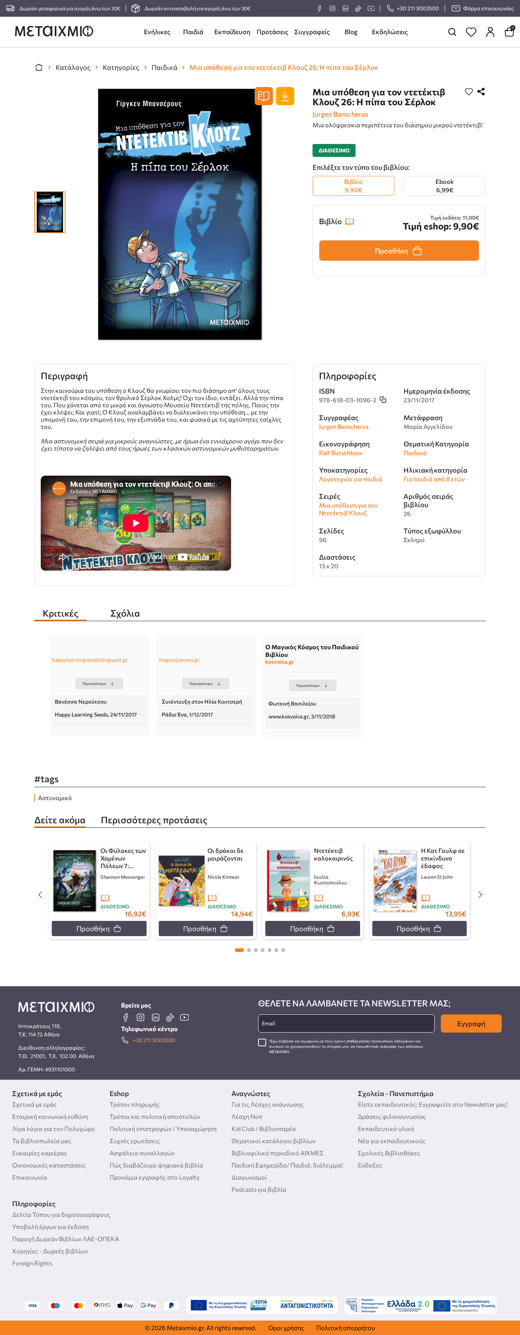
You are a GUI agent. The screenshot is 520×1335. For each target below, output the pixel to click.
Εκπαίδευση (232, 32)
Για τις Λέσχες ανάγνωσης (267, 1104)
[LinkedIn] (345, 8)
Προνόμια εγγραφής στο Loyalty (154, 1177)
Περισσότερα (94, 683)
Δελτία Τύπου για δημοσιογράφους (61, 1214)
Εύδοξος (370, 1165)
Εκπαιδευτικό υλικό (386, 1128)
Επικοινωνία (29, 1177)
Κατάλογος (73, 67)
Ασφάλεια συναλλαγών (142, 1152)
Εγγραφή (471, 1023)
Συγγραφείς (312, 32)
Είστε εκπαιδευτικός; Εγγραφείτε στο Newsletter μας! (433, 1104)
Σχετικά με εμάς (34, 1104)
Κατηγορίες (121, 67)
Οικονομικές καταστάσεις (49, 1165)
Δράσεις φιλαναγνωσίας (392, 1116)
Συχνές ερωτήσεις (135, 1140)
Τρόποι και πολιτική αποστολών (155, 1116)
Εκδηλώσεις (390, 32)
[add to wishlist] (469, 92)
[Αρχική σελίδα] (38, 67)
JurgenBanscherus (340, 114)
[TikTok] (358, 8)
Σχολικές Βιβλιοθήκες (389, 1152)
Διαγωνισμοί (249, 1177)
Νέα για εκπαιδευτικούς (391, 1140)
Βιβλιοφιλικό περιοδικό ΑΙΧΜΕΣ (277, 1152)
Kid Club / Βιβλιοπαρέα (263, 1128)
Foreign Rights (32, 1263)
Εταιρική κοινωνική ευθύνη (50, 1116)
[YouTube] (370, 8)
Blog (351, 32)
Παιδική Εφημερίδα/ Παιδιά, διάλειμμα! (287, 1165)
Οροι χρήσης (286, 1327)
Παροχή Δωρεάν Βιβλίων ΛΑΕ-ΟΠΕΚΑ (65, 1238)
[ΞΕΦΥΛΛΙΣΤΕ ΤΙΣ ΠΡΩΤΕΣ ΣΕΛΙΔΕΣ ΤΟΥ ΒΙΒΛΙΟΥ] (264, 96)
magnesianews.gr (179, 659)
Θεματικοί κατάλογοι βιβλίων (273, 1140)
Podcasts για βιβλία (258, 1189)
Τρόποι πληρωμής (135, 1104)
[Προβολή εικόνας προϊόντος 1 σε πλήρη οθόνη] (49, 208)
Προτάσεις (272, 32)
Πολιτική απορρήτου (345, 1327)
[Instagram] (332, 8)
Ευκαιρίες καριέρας (39, 1152)
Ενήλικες (157, 32)
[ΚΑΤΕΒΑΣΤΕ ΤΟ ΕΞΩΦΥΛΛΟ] (285, 96)
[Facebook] (319, 8)
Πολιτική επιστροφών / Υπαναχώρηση (163, 1128)
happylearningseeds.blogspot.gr (90, 659)
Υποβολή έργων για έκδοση (50, 1226)
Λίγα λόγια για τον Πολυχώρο (53, 1128)
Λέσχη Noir (247, 1116)
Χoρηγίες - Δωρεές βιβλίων (50, 1250)
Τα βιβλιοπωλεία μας (41, 1140)
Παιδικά (164, 67)
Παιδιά (193, 32)
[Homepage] (54, 31)
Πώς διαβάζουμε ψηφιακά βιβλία (156, 1165)
